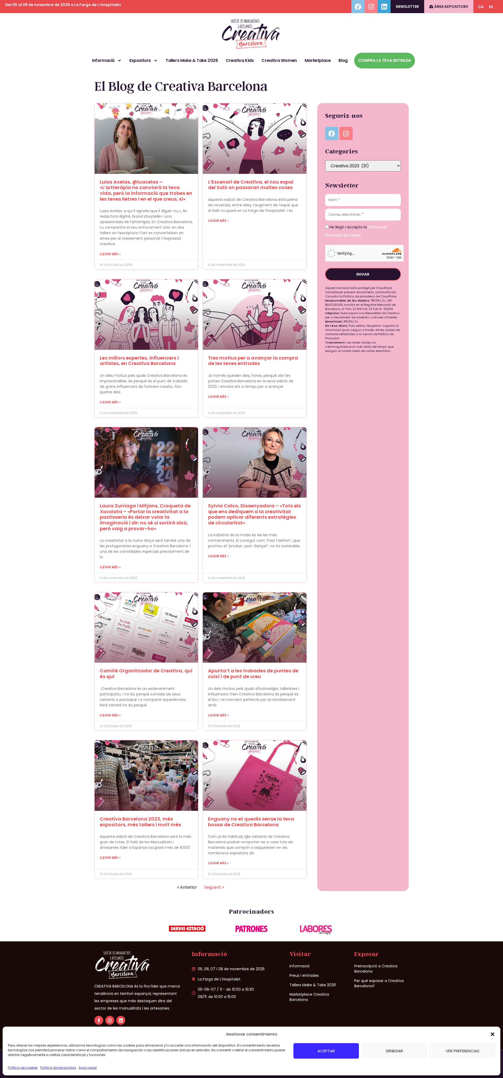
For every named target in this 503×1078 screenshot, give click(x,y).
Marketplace (318, 60)
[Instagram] (371, 6)
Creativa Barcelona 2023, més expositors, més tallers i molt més (140, 822)
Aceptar (326, 1051)
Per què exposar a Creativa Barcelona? (379, 983)
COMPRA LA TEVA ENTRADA (384, 60)
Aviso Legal (88, 1067)
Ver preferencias (462, 1051)
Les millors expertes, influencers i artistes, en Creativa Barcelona (139, 361)
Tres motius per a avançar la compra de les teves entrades (253, 361)
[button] (492, 1034)
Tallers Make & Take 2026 (192, 60)
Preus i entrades (304, 975)
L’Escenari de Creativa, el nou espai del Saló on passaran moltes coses (250, 185)
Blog (342, 60)
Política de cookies (23, 1067)
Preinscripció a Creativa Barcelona (375, 968)
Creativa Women (279, 60)
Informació (103, 60)
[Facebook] (357, 6)
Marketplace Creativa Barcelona (309, 997)
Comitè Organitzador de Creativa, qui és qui (146, 673)
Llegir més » (110, 254)
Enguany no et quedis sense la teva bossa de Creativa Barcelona (251, 822)
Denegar (394, 1051)
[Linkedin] (384, 6)
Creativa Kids (240, 60)
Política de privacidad (58, 1067)
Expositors (140, 60)
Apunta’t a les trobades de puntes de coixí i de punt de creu (253, 673)
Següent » (214, 887)
